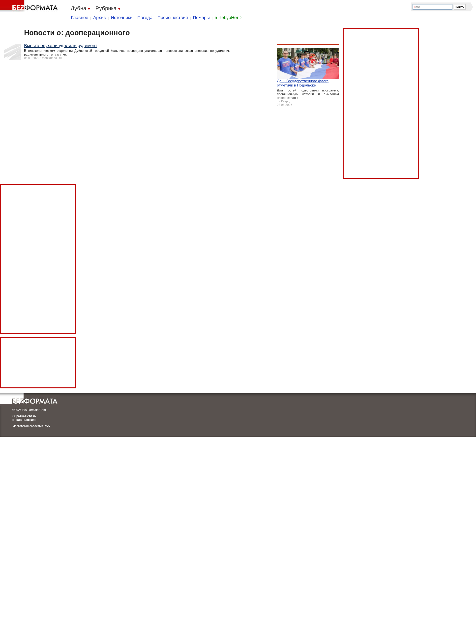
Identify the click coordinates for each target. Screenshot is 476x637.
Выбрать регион (24, 420)
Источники (121, 17)
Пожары (201, 17)
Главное (79, 17)
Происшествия (172, 17)
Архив (99, 17)
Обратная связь (24, 416)
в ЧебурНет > (228, 17)
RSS (47, 426)
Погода (144, 17)
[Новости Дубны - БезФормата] (30, 6)
